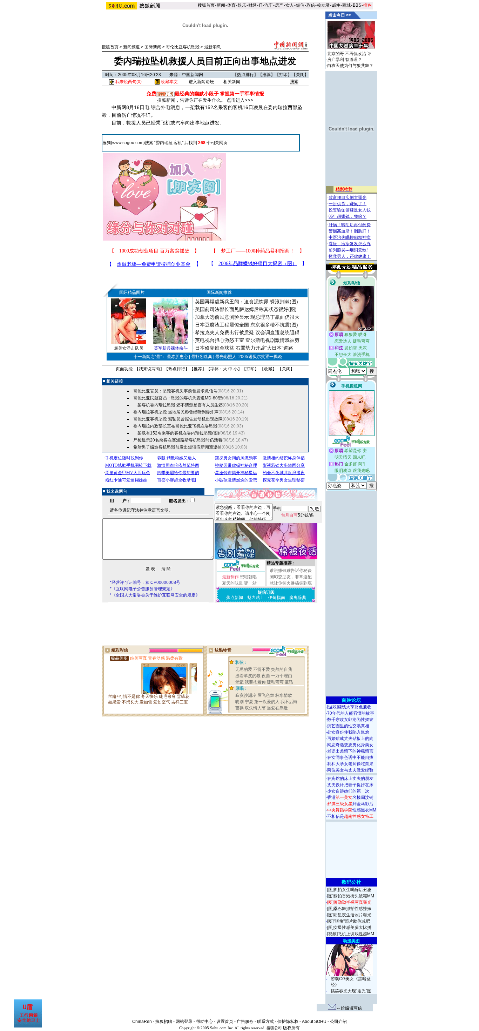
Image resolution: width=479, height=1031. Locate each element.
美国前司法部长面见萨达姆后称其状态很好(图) (246, 309)
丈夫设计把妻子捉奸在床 (350, 784)
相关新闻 (231, 81)
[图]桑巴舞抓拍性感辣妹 (349, 908)
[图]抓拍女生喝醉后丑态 (349, 889)
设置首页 (224, 1021)
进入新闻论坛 (201, 81)
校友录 (323, 5)
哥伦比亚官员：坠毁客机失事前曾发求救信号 (175, 391)
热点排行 (245, 74)
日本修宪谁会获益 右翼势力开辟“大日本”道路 (244, 348)
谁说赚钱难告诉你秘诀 (291, 570)
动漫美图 (351, 940)
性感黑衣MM (351, 810)
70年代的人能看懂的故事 (350, 713)
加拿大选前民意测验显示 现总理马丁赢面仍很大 (247, 317)
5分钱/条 (297, 515)
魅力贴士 (255, 597)
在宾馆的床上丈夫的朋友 (350, 778)
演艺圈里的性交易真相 (348, 725)
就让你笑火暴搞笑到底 (291, 583)
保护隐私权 (287, 1021)
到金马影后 (350, 803)
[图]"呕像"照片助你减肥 (348, 921)
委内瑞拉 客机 (169, 142)
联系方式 (265, 1021)
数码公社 (351, 882)
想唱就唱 (248, 576)
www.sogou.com (127, 142)
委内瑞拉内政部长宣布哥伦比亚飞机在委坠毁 (175, 426)
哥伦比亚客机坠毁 (183, 47)
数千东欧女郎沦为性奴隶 (350, 719)
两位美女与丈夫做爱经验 (350, 770)
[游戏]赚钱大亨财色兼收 (349, 707)
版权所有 (291, 1027)
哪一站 (250, 583)
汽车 (268, 5)
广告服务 (245, 1021)
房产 (279, 5)
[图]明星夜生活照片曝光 (349, 914)
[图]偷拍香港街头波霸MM (350, 896)
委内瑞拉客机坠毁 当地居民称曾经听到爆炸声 (175, 412)
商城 (346, 5)
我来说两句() (128, 81)
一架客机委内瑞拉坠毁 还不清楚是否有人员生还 (178, 405)
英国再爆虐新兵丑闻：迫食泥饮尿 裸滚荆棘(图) (246, 301)
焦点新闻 (234, 597)
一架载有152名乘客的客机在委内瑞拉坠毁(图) (176, 433)
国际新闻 (152, 47)
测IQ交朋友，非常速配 (291, 576)
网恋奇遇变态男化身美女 (350, 744)
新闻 (221, 5)
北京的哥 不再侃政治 (346, 53)
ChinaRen (142, 1021)
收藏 (268, 368)
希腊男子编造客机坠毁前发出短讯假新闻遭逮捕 (177, 447)
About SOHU (314, 1021)
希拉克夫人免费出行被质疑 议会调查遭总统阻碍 (247, 332)
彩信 (310, 5)
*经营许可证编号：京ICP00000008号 (145, 582)
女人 (289, 5)
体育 (231, 5)
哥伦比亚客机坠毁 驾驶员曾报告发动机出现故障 (178, 419)
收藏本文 (169, 81)
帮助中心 (204, 1021)
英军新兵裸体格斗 (171, 348)
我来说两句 (149, 368)
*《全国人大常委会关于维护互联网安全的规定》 (155, 595)
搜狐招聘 (163, 1021)
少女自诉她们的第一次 (348, 791)
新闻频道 (131, 47)
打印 (283, 74)
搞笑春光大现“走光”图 (351, 991)
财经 (252, 5)
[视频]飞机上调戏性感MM (350, 933)
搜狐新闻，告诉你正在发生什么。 (191, 100)
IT (260, 5)
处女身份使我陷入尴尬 (348, 732)
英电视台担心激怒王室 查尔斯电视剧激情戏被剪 (247, 340)
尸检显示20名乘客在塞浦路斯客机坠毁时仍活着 (177, 440)
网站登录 (184, 1021)
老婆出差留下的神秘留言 (350, 751)
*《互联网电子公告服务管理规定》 (142, 588)
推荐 (266, 74)
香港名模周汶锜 (350, 797)
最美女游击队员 (128, 348)
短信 (300, 5)
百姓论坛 (351, 700)
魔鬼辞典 (297, 597)
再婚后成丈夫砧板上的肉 (350, 738)
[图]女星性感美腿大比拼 (349, 927)
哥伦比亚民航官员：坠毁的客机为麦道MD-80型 (177, 398)
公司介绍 (338, 1021)
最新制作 (230, 576)
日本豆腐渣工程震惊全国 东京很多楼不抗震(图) (246, 325)
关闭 (300, 74)
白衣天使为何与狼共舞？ (350, 65)
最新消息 (212, 47)
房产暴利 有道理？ (344, 59)
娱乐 (242, 5)
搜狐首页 (206, 5)
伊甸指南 (276, 597)
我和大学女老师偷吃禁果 (350, 763)
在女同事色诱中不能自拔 (350, 757)
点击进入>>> (240, 100)
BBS (357, 5)
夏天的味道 (232, 583)
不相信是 (350, 816)
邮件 (336, 5)
